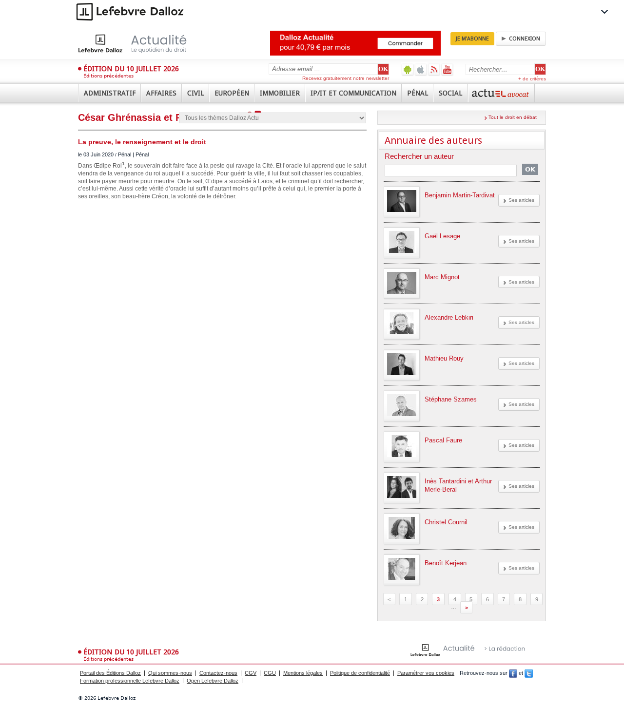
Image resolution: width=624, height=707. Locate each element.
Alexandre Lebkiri (449, 317)
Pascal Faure (443, 440)
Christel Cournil (446, 522)
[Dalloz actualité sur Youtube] (447, 69)
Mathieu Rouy (444, 358)
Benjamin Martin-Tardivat (460, 195)
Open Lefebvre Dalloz (212, 681)
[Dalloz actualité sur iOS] (421, 69)
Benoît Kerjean (446, 563)
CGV (250, 673)
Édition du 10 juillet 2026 (131, 68)
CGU (270, 673)
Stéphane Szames (451, 399)
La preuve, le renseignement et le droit (142, 142)
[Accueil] (142, 43)
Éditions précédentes (108, 75)
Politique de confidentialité (360, 673)
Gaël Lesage (442, 236)
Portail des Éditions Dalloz (110, 673)
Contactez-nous (218, 673)
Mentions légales (303, 673)
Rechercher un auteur (419, 156)
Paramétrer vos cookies (425, 673)
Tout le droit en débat (512, 117)
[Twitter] (529, 673)
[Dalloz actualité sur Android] (407, 69)
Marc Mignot (442, 277)
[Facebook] (513, 673)
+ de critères (532, 78)
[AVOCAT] (501, 93)
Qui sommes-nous (170, 673)
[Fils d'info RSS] (434, 69)
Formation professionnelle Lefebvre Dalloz (129, 681)
